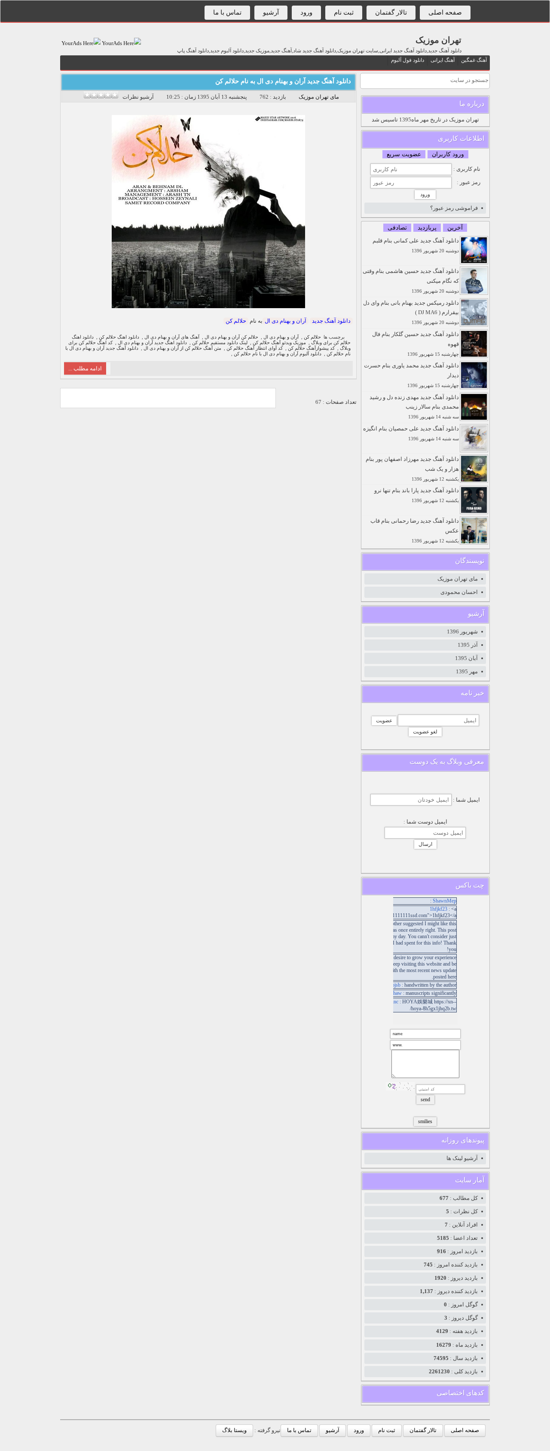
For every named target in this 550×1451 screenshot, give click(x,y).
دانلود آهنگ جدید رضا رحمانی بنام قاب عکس (414, 530)
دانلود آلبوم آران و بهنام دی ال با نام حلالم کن (277, 353)
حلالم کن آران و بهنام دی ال (231, 337)
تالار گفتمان (391, 12)
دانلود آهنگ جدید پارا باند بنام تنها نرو (416, 495)
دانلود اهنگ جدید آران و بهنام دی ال (152, 342)
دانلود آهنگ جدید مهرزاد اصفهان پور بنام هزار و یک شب (412, 469)
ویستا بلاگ (234, 1430)
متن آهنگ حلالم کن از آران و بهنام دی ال (182, 348)
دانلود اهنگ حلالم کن (119, 337)
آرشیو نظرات (138, 97)
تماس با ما (227, 12)
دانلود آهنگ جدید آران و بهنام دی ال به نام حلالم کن (283, 81)
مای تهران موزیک (319, 97)
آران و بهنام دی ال (285, 321)
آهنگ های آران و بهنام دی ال (171, 337)
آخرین (455, 227)
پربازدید (427, 227)
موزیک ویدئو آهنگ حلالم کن (279, 342)
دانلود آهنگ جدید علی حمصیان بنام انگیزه (411, 433)
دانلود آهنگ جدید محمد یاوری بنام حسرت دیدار (411, 375)
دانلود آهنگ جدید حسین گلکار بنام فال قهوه (415, 344)
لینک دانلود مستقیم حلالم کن (220, 342)
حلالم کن (236, 321)
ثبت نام (344, 12)
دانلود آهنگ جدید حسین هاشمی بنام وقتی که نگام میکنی (411, 281)
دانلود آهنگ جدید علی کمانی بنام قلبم (416, 245)
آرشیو (271, 12)
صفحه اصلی (445, 12)
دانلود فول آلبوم (407, 60)
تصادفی (397, 227)
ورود (306, 12)
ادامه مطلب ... (85, 368)
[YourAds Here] (121, 43)
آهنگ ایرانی (443, 60)
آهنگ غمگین (474, 60)
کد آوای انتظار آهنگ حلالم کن (254, 348)
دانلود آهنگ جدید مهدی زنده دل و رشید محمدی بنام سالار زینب (414, 407)
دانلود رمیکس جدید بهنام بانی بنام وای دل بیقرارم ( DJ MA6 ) (411, 312)
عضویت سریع (404, 154)
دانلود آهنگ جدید (331, 321)
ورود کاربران (448, 154)
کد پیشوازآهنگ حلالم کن (311, 348)
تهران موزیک (438, 40)
